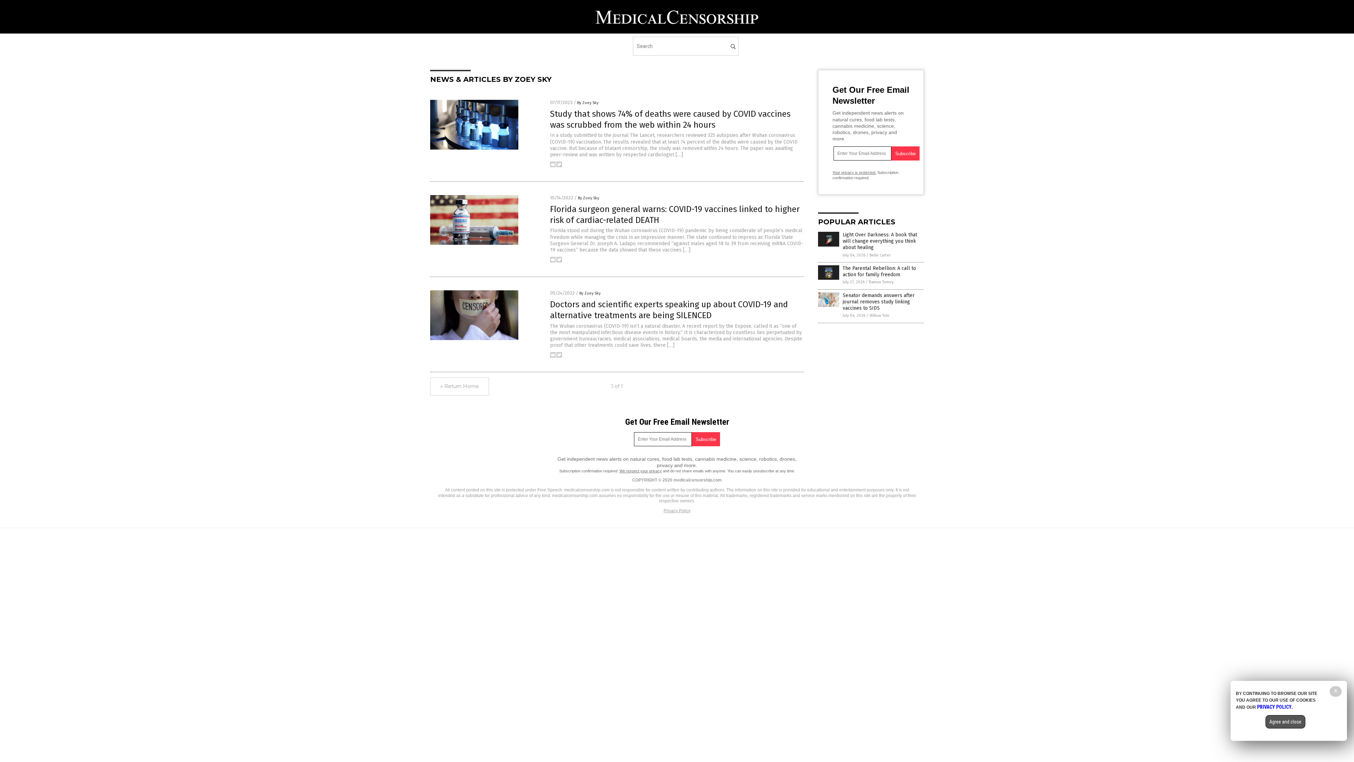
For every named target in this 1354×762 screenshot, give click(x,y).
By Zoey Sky (587, 103)
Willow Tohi (879, 315)
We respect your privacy (641, 471)
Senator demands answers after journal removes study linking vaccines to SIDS (879, 301)
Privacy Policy (677, 510)
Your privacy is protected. (854, 172)
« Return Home (459, 386)
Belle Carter (880, 255)
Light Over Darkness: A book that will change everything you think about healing (880, 241)
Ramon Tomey (881, 282)
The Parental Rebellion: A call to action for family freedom (879, 271)
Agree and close (1285, 722)
